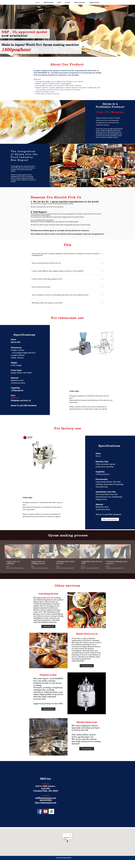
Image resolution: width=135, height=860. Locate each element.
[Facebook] (39, 811)
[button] (94, 2)
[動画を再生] (17, 551)
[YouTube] (45, 811)
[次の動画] (133, 551)
